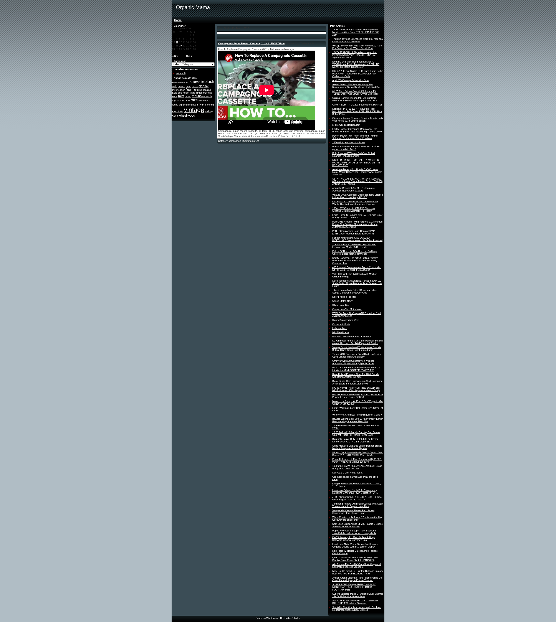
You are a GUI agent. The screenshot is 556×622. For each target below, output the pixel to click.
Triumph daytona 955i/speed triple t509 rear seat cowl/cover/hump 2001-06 (357, 40)
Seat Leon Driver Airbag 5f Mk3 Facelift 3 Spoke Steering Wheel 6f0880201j (357, 525)
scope (175, 104)
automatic (197, 82)
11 (177, 42)
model (188, 96)
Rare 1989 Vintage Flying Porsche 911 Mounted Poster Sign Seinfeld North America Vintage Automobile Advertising (357, 224)
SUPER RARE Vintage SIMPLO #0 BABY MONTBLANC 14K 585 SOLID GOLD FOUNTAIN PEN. (354, 587)
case (188, 86)
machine (207, 92)
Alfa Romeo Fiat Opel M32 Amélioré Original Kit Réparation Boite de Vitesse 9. (356, 565)
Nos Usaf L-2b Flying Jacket (347, 472)
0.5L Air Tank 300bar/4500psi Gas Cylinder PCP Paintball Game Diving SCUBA (357, 395)
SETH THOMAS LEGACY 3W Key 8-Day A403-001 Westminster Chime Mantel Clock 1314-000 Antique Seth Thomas (357, 181)
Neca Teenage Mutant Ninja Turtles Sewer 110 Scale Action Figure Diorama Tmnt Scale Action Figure (357, 283)
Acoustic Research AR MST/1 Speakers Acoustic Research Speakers (353, 189)
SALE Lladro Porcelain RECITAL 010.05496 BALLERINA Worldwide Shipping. (355, 601)
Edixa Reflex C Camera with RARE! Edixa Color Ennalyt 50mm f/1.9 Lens (357, 216)
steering (209, 104)
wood (191, 115)
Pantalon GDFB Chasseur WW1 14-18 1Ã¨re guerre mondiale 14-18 (355, 147)
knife (192, 92)
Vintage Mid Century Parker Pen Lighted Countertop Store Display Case (353, 511)
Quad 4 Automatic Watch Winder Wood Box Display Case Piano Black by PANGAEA (355, 558)
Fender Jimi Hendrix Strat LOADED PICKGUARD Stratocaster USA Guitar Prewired (357, 239)
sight (181, 104)
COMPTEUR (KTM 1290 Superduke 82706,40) (357, 104)
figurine (191, 89)
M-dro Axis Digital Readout (346, 125)
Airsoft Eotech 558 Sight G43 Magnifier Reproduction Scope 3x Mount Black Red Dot (356, 85)
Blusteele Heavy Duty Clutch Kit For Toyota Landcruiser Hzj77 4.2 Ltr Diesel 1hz (355, 440)
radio (187, 100)
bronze (181, 86)
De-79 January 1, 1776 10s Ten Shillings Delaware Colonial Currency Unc (353, 538)
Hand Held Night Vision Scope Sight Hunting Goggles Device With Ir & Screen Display (355, 545)
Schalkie (295, 618)
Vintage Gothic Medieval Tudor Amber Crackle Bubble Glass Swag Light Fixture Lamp (356, 348)
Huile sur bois (339, 328)
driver (175, 90)
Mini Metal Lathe (340, 332)
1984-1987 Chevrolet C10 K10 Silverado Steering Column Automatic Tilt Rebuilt (353, 209)
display (203, 86)
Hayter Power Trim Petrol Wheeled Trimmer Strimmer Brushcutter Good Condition (355, 137)
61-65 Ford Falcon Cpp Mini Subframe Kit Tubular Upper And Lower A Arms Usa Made (355, 92)
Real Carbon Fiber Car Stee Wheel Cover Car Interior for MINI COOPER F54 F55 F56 (356, 368)
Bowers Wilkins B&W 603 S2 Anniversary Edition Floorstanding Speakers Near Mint (357, 420)
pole (182, 100)
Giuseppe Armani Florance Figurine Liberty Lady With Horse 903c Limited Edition (357, 119)
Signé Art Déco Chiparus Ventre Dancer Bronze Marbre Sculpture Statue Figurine (357, 447)
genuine (207, 90)
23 (194, 45)
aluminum (177, 82)
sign (186, 104)
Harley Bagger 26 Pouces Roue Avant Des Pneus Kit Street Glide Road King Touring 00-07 (357, 130)
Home (178, 20)
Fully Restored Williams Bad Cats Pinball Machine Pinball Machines (353, 154)
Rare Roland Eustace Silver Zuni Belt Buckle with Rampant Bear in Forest (355, 375)
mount (196, 96)
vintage (194, 109)
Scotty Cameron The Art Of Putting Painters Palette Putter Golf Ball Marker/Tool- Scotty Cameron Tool (355, 260)
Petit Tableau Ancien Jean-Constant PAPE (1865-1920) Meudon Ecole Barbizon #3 (354, 232)
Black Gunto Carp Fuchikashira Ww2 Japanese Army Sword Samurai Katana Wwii (357, 382)
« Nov (175, 56)
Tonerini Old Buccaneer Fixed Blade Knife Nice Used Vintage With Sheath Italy (356, 355)
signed (192, 104)
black (209, 81)
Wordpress (272, 618)
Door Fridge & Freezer (344, 296)
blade (174, 86)
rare (194, 100)
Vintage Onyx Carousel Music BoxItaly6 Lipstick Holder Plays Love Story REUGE (357, 196)
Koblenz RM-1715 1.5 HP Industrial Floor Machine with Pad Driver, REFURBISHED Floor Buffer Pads (357, 111)
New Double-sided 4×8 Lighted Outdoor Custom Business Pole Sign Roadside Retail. (357, 572)
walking (209, 111)
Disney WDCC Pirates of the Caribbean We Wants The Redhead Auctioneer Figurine (355, 202)
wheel (183, 115)
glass (174, 92)
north (209, 96)
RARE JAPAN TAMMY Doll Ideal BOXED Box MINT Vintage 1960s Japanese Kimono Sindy (356, 389)
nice (203, 96)
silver (201, 104)
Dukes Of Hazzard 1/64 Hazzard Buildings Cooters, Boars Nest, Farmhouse (354, 252)
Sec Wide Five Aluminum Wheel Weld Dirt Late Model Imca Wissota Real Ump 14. (356, 608)
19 (180, 45)
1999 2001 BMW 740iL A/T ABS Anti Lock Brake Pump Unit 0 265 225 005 (357, 467)
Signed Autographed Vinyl (345, 320)
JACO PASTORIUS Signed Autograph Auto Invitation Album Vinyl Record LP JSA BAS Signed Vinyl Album (354, 55)
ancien (185, 82)
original (175, 100)
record (206, 100)
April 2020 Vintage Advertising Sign (350, 80)
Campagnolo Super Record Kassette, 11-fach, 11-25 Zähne (251, 43)
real (200, 100)
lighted (199, 92)
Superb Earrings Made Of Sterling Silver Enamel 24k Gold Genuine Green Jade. (357, 595)
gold (180, 92)
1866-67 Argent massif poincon (348, 142)
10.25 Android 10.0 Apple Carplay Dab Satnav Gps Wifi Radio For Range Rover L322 (356, 433)
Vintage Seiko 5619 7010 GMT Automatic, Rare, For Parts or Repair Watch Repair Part (357, 46)
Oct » (189, 56)
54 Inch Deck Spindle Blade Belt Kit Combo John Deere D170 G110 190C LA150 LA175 (357, 453)
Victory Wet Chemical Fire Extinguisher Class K (357, 414)
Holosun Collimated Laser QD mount (351, 336)
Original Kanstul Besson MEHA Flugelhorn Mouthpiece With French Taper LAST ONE (354, 99)
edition (181, 90)
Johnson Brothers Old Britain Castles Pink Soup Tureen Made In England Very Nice (357, 505)
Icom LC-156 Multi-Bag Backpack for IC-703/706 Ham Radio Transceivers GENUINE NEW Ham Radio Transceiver (355, 64)
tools (180, 111)
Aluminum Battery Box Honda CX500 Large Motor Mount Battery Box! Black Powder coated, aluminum (357, 172)
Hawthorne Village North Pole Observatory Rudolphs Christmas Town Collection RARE (355, 491)
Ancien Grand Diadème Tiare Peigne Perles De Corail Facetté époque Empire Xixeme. (357, 579)
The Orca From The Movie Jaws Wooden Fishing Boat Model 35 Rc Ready (354, 245)
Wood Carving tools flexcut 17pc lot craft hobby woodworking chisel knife (357, 518)
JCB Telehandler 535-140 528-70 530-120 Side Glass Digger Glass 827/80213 (357, 498)
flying (199, 90)
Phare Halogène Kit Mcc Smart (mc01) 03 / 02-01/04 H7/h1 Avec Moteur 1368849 (357, 460)
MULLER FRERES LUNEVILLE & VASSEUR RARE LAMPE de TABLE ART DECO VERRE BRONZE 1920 (356, 163)
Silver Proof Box (340, 305)
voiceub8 (180, 73)
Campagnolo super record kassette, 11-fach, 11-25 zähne (250, 131)
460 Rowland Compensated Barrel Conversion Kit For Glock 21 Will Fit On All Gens (356, 268)
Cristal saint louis (341, 324)
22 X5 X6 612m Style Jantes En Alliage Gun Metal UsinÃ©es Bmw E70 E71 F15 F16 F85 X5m (355, 32)
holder (186, 92)
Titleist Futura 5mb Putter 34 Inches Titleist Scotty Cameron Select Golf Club (354, 291)
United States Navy (342, 301)
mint (181, 96)
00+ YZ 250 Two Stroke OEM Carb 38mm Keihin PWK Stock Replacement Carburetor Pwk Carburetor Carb (357, 74)
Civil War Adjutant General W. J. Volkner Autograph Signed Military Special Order (353, 362)
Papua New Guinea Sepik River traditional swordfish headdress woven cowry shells (354, 532)
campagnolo (234, 141)
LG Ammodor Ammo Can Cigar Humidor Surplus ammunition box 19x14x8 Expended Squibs (357, 342)
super (175, 111)
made (174, 96)
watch (175, 115)
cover (195, 86)
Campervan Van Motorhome (347, 309)
